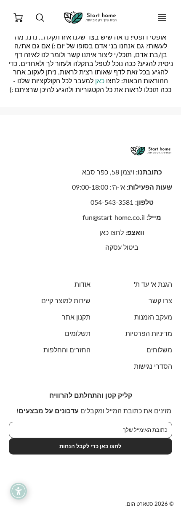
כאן (99, 81)
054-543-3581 (111, 202)
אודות (82, 284)
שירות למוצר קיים (65, 300)
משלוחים (159, 350)
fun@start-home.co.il (114, 217)
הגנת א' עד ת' (153, 284)
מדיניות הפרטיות (148, 333)
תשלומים (77, 333)
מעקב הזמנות (153, 317)
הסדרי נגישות (153, 366)
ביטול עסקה (121, 247)
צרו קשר (160, 300)
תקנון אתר (76, 317)
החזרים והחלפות (66, 350)
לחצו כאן (111, 232)
